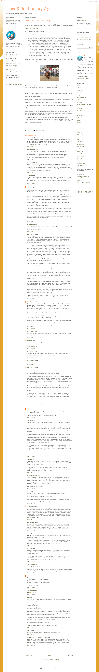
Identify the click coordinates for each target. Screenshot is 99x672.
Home (49, 655)
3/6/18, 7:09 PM (31, 545)
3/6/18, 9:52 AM (31, 456)
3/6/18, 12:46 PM (31, 519)
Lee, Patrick (79, 149)
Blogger (56, 668)
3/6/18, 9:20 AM (31, 417)
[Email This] (37, 130)
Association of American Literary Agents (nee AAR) (84, 173)
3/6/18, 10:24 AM (31, 472)
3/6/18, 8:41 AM (31, 221)
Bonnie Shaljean (31, 162)
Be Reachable (80, 110)
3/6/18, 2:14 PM (31, 530)
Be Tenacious (80, 117)
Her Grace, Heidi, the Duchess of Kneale (37, 637)
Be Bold (78, 85)
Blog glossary (80, 34)
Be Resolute (80, 115)
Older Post (70, 655)
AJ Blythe (29, 630)
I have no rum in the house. (62, 240)
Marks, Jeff (79, 153)
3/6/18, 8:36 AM (31, 183)
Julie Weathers (30, 234)
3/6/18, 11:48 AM (31, 503)
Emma (28, 597)
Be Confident (80, 92)
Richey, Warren (80, 156)
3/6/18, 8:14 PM (31, 594)
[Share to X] (40, 130)
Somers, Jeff (80, 160)
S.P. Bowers (30, 175)
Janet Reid (29, 340)
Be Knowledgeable (81, 97)
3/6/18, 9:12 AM (31, 364)
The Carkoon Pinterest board (84, 37)
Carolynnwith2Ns (31, 137)
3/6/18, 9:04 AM (31, 348)
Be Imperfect (80, 95)
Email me (90, 24)
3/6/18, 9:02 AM (31, 337)
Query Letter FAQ (10, 60)
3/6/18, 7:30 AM (31, 146)
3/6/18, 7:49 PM (31, 587)
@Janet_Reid (83, 20)
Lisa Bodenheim (31, 149)
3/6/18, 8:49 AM (31, 231)
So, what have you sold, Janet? (13, 71)
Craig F (28, 491)
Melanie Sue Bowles (32, 475)
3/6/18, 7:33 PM (31, 561)
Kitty (28, 533)
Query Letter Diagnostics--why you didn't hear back (13, 55)
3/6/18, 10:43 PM (31, 634)
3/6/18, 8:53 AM (31, 298)
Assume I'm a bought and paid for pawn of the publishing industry (85, 192)
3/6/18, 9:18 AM (31, 406)
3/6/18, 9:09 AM (31, 357)
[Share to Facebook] (41, 130)
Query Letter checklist (11, 58)
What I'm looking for (11, 69)
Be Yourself (79, 125)
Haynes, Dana (80, 144)
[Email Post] (34, 130)
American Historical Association (84, 185)
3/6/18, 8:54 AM (31, 328)
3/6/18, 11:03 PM (31, 645)
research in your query (49, 24)
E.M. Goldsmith (31, 409)
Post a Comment (31, 649)
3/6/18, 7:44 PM (31, 573)
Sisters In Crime (80, 180)
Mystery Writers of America (83, 182)
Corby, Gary (79, 139)
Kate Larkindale (31, 506)
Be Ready (79, 113)
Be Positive (79, 102)
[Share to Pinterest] (43, 130)
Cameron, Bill (80, 134)
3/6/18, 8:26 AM (31, 172)
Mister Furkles (30, 302)
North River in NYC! (32, 346)
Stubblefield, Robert (81, 163)
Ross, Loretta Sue (81, 158)
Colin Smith (30, 548)
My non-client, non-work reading (14, 84)
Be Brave (79, 88)
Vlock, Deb (79, 165)
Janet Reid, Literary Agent (30, 8)
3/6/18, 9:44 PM (31, 627)
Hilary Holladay (80, 146)
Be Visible (79, 120)
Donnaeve (29, 420)
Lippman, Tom (80, 151)
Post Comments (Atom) (53, 659)
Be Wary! (79, 122)
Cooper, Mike (80, 137)
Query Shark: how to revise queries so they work (12, 66)
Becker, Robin (80, 132)
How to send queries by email (13, 63)
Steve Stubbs (30, 224)
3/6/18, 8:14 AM (31, 159)
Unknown (29, 459)
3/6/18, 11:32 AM (31, 488)
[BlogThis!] (38, 130)
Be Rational (79, 108)
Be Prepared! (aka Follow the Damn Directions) (84, 105)
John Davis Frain (31, 576)
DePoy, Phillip (80, 141)
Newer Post (29, 655)
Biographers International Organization (83, 177)
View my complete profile (83, 78)
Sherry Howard (30, 522)
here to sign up (12, 20)
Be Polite (79, 99)
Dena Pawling (30, 187)
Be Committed (80, 90)
